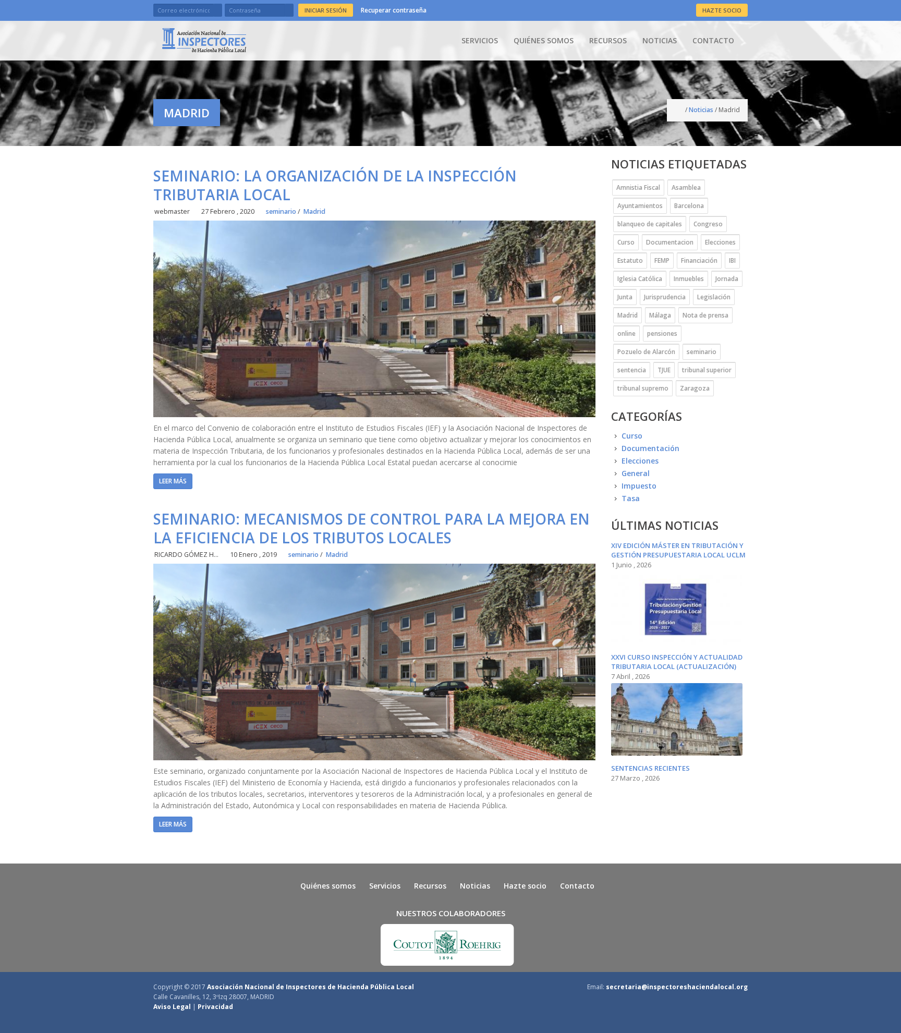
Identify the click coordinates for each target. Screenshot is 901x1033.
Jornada (726, 278)
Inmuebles (689, 278)
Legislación (713, 297)
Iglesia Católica (639, 278)
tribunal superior (707, 370)
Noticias (659, 40)
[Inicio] (204, 40)
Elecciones (720, 242)
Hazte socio (525, 886)
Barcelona (689, 205)
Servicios (479, 40)
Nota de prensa (705, 315)
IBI (732, 260)
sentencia (631, 370)
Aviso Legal (172, 1006)
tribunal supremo (642, 388)
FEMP (661, 260)
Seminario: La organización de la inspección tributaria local (335, 185)
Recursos (608, 40)
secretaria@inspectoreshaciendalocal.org (677, 986)
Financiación (699, 260)
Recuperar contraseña (394, 10)
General (636, 473)
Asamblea (686, 187)
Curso (626, 242)
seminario (281, 211)
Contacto (713, 40)
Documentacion (669, 242)
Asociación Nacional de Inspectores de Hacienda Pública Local (310, 986)
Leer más (173, 481)
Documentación (650, 448)
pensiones (662, 333)
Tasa (631, 498)
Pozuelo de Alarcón (646, 351)
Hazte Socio (721, 10)
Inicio (680, 110)
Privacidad (215, 1006)
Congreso (708, 224)
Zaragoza (695, 388)
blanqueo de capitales (649, 224)
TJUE (664, 370)
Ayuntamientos (640, 205)
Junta (624, 297)
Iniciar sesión (326, 10)
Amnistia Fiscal (638, 187)
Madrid (314, 211)
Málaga (660, 315)
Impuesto (639, 486)
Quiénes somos (544, 40)
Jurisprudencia (665, 297)
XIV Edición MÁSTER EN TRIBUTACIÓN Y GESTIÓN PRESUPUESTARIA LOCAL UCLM (678, 550)
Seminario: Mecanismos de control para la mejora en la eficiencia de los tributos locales (371, 528)
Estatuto (630, 260)
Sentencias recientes (650, 768)
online (626, 333)
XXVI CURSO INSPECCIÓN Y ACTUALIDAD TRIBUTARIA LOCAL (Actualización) (676, 661)
